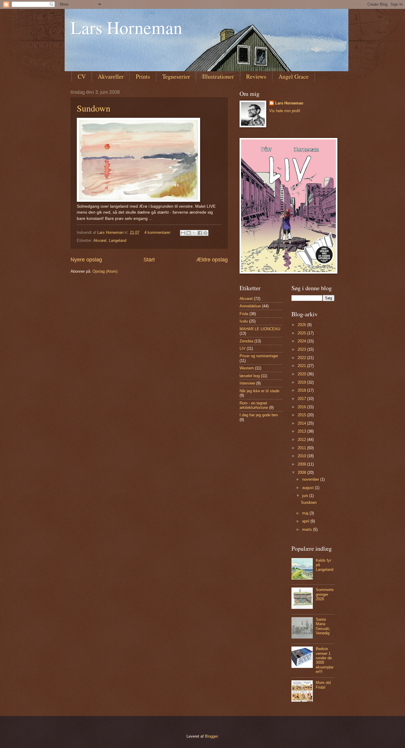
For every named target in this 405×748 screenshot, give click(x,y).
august (308, 487)
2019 (302, 382)
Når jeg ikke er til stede (259, 391)
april (306, 521)
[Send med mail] (183, 233)
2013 (302, 431)
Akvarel (99, 240)
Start (149, 260)
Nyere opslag (86, 260)
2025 (302, 333)
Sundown (93, 108)
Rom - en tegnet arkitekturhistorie (254, 405)
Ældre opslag (212, 260)
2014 (302, 423)
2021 (302, 365)
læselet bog (250, 376)
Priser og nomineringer (259, 356)
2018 (302, 390)
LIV (242, 348)
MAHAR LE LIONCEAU (260, 329)
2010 (302, 456)
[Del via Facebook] (200, 233)
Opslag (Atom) (105, 271)
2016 (302, 407)
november (311, 479)
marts (307, 529)
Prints (143, 76)
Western (247, 368)
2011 (302, 448)
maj (306, 513)
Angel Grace (293, 76)
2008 (302, 472)
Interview (247, 383)
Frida (244, 314)
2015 (302, 415)
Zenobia (246, 341)
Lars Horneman (126, 27)
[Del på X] (194, 233)
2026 (302, 325)
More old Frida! (323, 684)
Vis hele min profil (284, 111)
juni (305, 495)
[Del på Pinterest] (205, 233)
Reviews (256, 76)
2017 (302, 398)
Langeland (117, 240)
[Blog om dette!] (189, 233)
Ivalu (244, 321)
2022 (302, 357)
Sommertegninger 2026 (325, 594)
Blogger (211, 736)
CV (82, 76)
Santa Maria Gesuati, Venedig (323, 626)
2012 (302, 439)
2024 (302, 341)
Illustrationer (218, 76)
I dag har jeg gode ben (259, 415)
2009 (302, 464)
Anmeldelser (250, 306)
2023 (302, 349)
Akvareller (111, 76)
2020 (302, 374)
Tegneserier (176, 76)
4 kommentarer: (158, 232)
